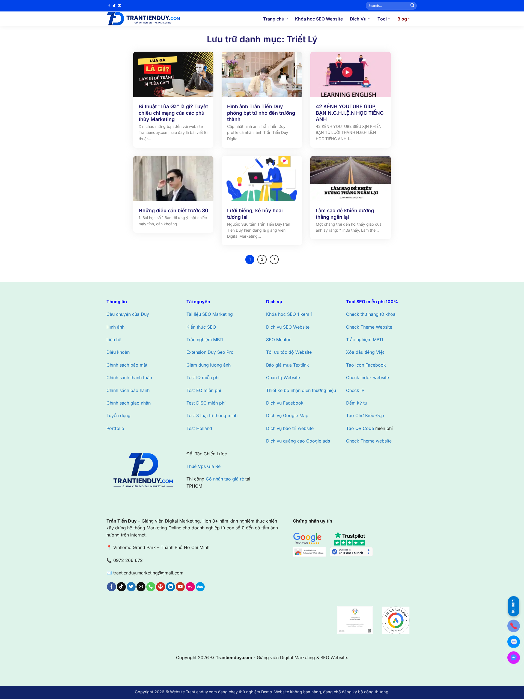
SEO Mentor (278, 339)
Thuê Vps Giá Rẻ (203, 466)
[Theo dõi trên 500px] (200, 586)
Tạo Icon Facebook (366, 365)
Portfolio (115, 428)
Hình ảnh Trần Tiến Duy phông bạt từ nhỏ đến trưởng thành (261, 113)
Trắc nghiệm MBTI (204, 339)
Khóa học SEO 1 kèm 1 (289, 314)
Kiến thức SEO (201, 327)
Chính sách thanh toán (129, 377)
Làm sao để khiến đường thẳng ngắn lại (345, 214)
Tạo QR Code (360, 428)
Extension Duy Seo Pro (210, 352)
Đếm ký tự (356, 403)
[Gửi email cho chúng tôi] (119, 6)
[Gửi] (412, 6)
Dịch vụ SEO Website (287, 327)
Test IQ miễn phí (202, 377)
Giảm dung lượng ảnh (208, 365)
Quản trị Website (283, 377)
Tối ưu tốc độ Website (289, 352)
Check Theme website (369, 441)
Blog (402, 19)
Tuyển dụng (118, 415)
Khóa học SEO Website (319, 19)
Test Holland (199, 428)
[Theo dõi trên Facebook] (109, 6)
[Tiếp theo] (274, 259)
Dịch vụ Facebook (284, 403)
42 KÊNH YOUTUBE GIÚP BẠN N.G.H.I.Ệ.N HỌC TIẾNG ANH (349, 113)
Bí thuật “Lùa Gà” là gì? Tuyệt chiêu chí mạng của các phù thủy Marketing (173, 113)
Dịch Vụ (358, 19)
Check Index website (367, 377)
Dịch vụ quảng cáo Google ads (298, 441)
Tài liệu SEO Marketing (209, 314)
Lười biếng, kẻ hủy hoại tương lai (255, 214)
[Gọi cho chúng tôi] (150, 586)
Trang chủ (273, 19)
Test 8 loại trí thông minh (211, 415)
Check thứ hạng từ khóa (370, 314)
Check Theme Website (369, 327)
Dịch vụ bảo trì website (290, 428)
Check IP (355, 390)
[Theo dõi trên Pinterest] (160, 586)
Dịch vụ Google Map (287, 415)
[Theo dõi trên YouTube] (180, 586)
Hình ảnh (115, 327)
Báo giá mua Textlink (287, 365)
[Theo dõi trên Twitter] (131, 586)
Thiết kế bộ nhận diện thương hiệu (301, 390)
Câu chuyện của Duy (127, 314)
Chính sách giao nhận (128, 403)
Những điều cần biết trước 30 (173, 210)
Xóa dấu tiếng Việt (365, 352)
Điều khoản (118, 352)
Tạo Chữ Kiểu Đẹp (365, 415)
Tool (382, 19)
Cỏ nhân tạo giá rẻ (225, 479)
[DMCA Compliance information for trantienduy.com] (334, 577)
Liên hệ (113, 339)
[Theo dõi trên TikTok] (114, 6)
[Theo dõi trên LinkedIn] (170, 586)
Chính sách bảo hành (128, 390)
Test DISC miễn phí (205, 403)
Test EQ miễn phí (203, 390)
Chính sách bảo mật (126, 365)
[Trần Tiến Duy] (151, 18)
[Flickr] (190, 586)
